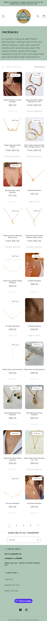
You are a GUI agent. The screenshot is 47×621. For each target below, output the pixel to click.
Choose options (34, 111)
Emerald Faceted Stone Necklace (12, 414)
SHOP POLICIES (11, 591)
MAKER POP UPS (12, 585)
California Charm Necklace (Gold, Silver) (12, 236)
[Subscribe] (37, 540)
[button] (3, 16)
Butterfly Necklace (34, 190)
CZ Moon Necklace (34, 326)
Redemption (19, 620)
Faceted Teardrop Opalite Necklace (13, 459)
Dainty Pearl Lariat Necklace (13, 369)
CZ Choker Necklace (13, 326)
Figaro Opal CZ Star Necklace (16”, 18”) (34, 459)
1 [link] (9, 525)
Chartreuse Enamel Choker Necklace (12, 281)
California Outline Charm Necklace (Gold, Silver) (34, 236)
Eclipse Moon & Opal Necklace (34, 369)
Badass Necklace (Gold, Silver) (12, 146)
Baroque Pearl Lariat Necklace (12, 191)
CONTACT (9, 579)
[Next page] (38, 525)
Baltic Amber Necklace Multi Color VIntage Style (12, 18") (34, 146)
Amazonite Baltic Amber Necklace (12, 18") (34, 101)
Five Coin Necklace (12, 503)
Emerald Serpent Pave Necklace (34, 414)
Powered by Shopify (31, 620)
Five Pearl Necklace (34, 503)
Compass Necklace (34, 281)
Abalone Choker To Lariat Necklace (12, 101)
